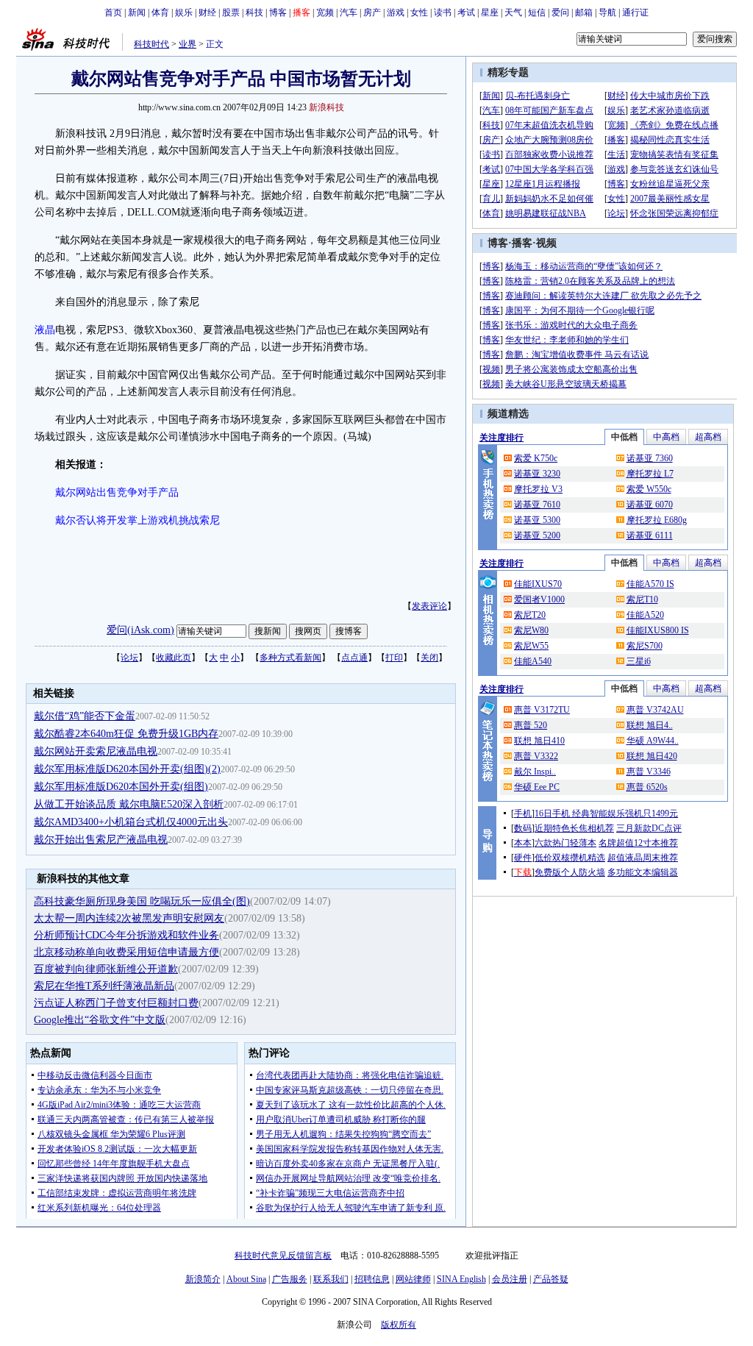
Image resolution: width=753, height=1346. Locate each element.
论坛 (129, 657)
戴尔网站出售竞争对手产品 (117, 492)
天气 (513, 12)
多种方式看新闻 (290, 657)
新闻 (137, 12)
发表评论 (429, 606)
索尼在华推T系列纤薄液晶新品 (104, 985)
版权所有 (398, 1325)
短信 (537, 12)
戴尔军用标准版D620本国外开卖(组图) (121, 786)
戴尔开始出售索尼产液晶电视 (101, 839)
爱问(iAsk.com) (140, 629)
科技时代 (151, 44)
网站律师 (413, 1279)
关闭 (429, 657)
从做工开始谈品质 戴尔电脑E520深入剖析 (129, 804)
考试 (466, 12)
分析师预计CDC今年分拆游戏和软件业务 (126, 935)
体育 (160, 12)
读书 (443, 12)
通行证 (635, 12)
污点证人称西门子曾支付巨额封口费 (116, 1002)
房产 (372, 12)
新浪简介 (203, 1279)
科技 (254, 12)
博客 (278, 12)
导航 (607, 12)
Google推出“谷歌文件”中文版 (99, 1019)
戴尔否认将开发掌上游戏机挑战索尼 (137, 520)
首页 (113, 12)
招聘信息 (372, 1279)
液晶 (45, 329)
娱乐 (184, 12)
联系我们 (331, 1279)
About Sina (246, 1279)
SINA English (461, 1279)
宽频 (325, 12)
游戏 (395, 12)
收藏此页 (173, 657)
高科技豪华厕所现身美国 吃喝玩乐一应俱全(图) (142, 901)
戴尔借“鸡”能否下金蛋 (84, 716)
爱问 (560, 12)
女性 (419, 12)
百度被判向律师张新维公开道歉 (106, 969)
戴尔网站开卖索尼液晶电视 (95, 751)
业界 (187, 44)
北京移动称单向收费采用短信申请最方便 (126, 952)
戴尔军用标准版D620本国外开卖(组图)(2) (127, 769)
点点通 (354, 657)
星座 (490, 12)
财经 (207, 12)
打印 (394, 657)
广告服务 (289, 1279)
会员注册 (509, 1279)
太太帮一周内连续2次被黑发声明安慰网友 (129, 918)
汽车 (348, 12)
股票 (231, 12)
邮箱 (584, 12)
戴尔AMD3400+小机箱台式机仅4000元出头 (131, 821)
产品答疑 (550, 1279)
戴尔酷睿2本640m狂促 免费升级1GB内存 (126, 733)
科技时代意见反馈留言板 (283, 1255)
